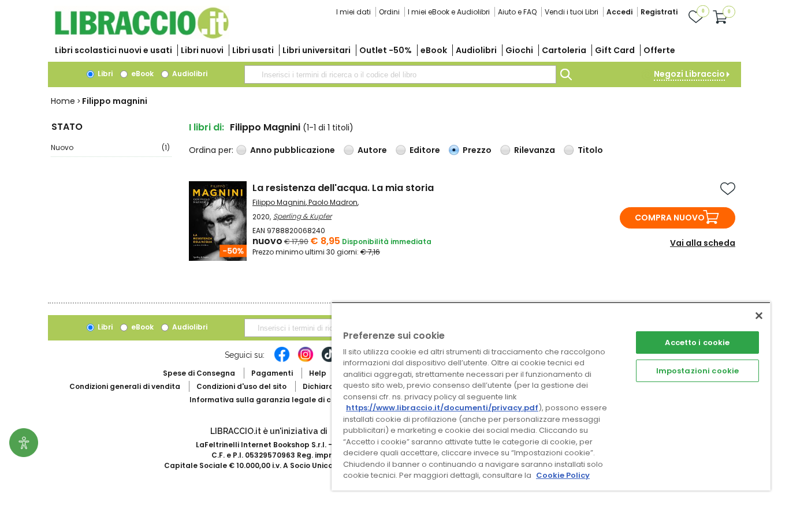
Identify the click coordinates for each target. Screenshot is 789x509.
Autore (372, 150)
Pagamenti (272, 373)
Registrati (659, 12)
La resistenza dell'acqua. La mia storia (343, 187)
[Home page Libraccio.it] (141, 36)
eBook (433, 50)
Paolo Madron (333, 202)
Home (63, 101)
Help (317, 373)
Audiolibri (476, 50)
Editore (425, 150)
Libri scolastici (113, 50)
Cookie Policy (563, 475)
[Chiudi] (758, 315)
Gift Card (615, 50)
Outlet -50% (385, 50)
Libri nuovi (202, 50)
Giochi (519, 50)
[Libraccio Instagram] (305, 360)
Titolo (590, 150)
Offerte (659, 50)
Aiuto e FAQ (517, 12)
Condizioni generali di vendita (124, 386)
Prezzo (477, 150)
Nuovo (110, 147)
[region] (551, 396)
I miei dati (353, 12)
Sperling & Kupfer (302, 216)
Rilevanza (534, 150)
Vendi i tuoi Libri (571, 12)
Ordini (389, 12)
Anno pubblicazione (292, 150)
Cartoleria (564, 50)
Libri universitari (316, 50)
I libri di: (206, 127)
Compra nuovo (670, 217)
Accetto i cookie (697, 342)
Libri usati (253, 50)
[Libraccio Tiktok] (329, 360)
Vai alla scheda (702, 243)
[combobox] (400, 74)
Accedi (619, 12)
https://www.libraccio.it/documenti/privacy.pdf (442, 407)
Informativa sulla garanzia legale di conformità (279, 400)
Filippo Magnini (279, 202)
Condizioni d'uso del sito (241, 386)
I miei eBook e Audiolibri (449, 12)
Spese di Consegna (199, 373)
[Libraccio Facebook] (282, 360)
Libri (104, 73)
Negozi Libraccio (689, 74)
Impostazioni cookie (697, 370)
